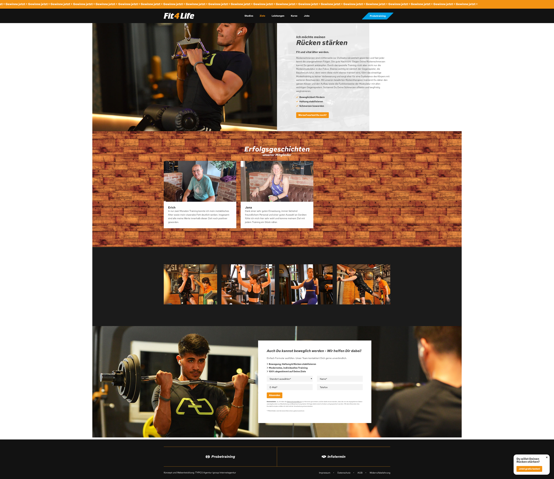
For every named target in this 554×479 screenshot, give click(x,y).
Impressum (324, 472)
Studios (249, 15)
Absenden (274, 395)
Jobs (306, 15)
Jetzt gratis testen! (529, 468)
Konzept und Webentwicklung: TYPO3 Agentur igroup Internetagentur (200, 472)
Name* (323, 379)
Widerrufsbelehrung (380, 472)
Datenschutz (343, 472)
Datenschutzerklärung (294, 402)
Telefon (324, 387)
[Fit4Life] (179, 15)
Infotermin (336, 456)
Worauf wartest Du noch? (312, 115)
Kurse (294, 15)
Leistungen (278, 15)
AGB (360, 472)
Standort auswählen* (280, 379)
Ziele (262, 15)
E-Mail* (273, 387)
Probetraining (378, 15)
